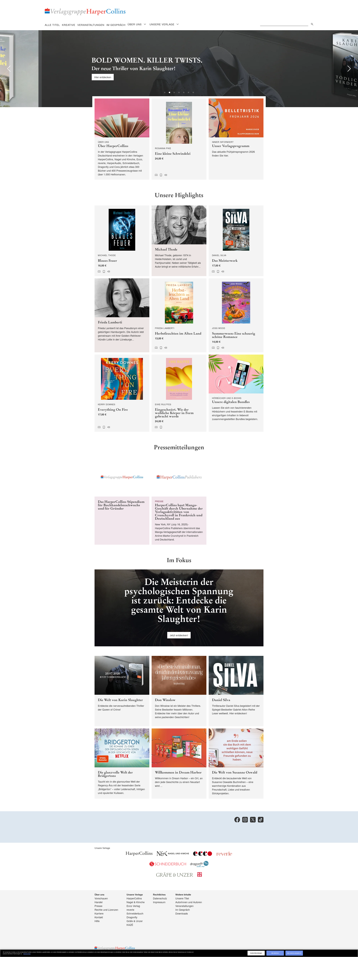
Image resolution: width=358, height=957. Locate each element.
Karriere (99, 913)
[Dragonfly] (199, 866)
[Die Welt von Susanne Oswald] (236, 763)
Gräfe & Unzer (135, 921)
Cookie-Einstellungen (256, 953)
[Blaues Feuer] (122, 240)
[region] (179, 953)
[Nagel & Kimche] (173, 855)
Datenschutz (160, 898)
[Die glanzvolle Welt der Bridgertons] (122, 763)
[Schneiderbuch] (167, 865)
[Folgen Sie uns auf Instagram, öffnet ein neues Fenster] (245, 819)
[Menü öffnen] (144, 24)
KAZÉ (130, 925)
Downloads (181, 913)
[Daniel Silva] (236, 691)
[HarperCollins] (139, 855)
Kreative (68, 24)
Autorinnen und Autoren (188, 902)
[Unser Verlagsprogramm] (236, 139)
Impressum (159, 902)
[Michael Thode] (179, 240)
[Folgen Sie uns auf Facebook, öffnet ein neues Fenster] (237, 819)
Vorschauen (101, 898)
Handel (99, 902)
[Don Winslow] (179, 691)
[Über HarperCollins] (122, 139)
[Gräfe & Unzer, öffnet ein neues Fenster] (174, 875)
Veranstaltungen (90, 24)
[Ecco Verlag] (202, 855)
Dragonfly (132, 917)
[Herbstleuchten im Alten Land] (179, 315)
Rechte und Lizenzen (106, 909)
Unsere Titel (182, 898)
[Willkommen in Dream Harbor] (179, 763)
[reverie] (224, 855)
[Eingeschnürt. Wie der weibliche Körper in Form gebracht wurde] (179, 393)
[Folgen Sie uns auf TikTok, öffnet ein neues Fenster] (260, 819)
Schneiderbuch (135, 913)
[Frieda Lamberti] (122, 315)
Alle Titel (52, 24)
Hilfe (97, 921)
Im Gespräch (115, 24)
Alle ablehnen (275, 953)
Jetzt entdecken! (179, 635)
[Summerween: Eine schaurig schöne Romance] (236, 315)
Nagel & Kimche (136, 902)
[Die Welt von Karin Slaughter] (122, 691)
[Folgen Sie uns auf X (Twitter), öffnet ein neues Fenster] (253, 819)
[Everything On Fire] (122, 393)
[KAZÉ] (199, 875)
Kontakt (99, 917)
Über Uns (135, 24)
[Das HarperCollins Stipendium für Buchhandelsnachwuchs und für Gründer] (122, 501)
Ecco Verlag (133, 906)
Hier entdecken (64, 77)
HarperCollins (134, 898)
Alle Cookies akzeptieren (294, 953)
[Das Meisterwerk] (236, 240)
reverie (130, 909)
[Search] (311, 23)
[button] (9, 69)
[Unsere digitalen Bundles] (236, 393)
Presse (98, 906)
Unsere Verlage (161, 24)
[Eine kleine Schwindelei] (179, 139)
